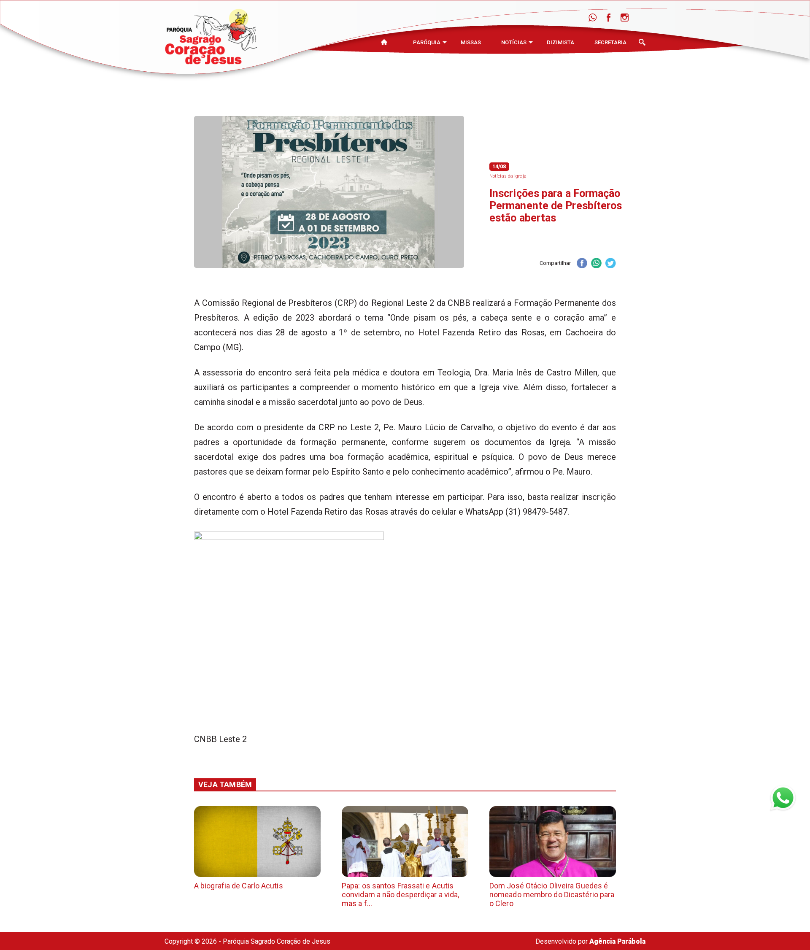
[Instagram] (624, 18)
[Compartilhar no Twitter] (610, 263)
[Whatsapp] (592, 18)
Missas (471, 42)
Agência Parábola (617, 941)
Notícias (513, 42)
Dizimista (560, 42)
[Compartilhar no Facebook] (581, 263)
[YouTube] (640, 18)
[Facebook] (608, 18)
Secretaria (610, 42)
